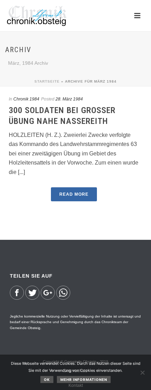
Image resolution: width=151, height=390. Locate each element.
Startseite (47, 81)
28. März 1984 (69, 99)
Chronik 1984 (26, 99)
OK (47, 379)
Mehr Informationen (83, 379)
